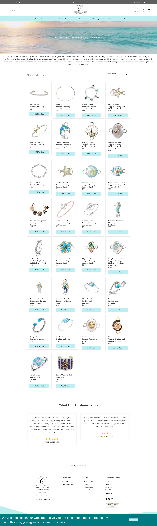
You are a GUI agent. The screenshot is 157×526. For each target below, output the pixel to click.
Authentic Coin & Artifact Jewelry (60, 19)
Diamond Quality (88, 481)
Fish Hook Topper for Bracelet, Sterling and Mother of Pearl (38, 261)
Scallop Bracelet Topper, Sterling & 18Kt (89, 339)
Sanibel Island (113, 19)
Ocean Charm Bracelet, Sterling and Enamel (89, 107)
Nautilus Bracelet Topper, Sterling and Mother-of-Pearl (116, 339)
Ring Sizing (65, 481)
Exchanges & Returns (67, 484)
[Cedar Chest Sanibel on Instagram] (20, 2)
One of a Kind (123, 19)
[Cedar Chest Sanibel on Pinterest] (22, 2)
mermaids (128, 59)
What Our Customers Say (78, 405)
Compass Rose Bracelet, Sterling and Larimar (89, 223)
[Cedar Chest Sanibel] (80, 10)
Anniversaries (87, 490)
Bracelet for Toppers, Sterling (37, 106)
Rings (80, 19)
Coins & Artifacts (88, 487)
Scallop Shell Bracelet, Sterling (37, 184)
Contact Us (108, 484)
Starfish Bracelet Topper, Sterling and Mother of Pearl (116, 107)
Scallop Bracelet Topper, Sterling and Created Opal (90, 185)
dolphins (105, 56)
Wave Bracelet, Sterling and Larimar (88, 301)
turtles (76, 59)
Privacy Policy (109, 487)
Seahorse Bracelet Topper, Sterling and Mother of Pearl (38, 301)
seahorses (69, 59)
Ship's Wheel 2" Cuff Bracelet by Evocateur (64, 377)
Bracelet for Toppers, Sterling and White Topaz (63, 107)
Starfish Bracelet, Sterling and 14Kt (37, 144)
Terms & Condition (110, 490)
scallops (119, 56)
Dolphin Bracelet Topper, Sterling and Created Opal (64, 145)
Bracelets (74, 19)
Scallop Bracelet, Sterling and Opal (63, 338)
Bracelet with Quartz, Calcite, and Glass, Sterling (38, 223)
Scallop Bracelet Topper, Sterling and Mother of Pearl (90, 145)
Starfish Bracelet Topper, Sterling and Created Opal (64, 185)
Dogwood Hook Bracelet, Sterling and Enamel (63, 223)
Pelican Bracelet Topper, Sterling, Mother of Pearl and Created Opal (116, 146)
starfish (85, 59)
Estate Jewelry (95, 19)
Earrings (86, 19)
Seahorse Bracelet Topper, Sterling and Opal (64, 301)
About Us (108, 481)
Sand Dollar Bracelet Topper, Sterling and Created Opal (116, 185)
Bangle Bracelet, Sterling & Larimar (37, 338)
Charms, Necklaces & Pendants (39, 19)
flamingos (113, 59)
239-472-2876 (138, 2)
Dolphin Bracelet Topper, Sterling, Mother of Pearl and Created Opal (116, 262)
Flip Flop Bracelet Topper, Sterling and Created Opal (90, 261)
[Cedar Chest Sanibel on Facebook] (17, 2)
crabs (111, 56)
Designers (104, 19)
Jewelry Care (87, 484)
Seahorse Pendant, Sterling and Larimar (115, 223)
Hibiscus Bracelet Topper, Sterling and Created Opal (64, 261)
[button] (72, 466)
